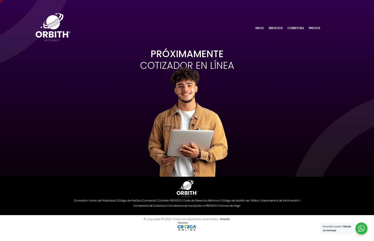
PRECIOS (314, 28)
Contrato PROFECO (170, 200)
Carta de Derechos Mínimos (201, 200)
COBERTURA (295, 28)
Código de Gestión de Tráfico (240, 200)
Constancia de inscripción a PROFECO (192, 206)
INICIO (259, 28)
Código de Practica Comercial (136, 200)
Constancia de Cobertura (150, 206)
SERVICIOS (275, 28)
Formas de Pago (229, 206)
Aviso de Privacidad (102, 200)
